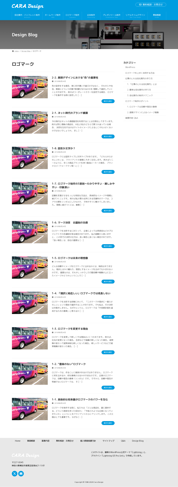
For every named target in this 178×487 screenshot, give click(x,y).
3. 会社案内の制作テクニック (140, 95)
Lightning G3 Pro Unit (113, 455)
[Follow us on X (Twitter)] (14, 473)
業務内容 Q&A (131, 118)
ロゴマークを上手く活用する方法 (139, 73)
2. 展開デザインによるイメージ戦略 (143, 112)
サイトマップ (108, 441)
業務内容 (45, 441)
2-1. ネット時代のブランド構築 (70, 113)
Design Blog (138, 441)
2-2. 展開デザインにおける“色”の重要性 (75, 77)
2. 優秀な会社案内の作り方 (139, 90)
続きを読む (108, 101)
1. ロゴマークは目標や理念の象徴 (142, 106)
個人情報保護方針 (88, 441)
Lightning (136, 452)
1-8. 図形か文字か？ (63, 148)
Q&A (123, 441)
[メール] (21, 473)
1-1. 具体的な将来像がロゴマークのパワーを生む (80, 399)
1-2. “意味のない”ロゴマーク (69, 364)
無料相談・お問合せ (153, 4)
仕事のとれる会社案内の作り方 (139, 78)
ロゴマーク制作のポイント (137, 101)
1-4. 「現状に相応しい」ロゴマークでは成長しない (81, 293)
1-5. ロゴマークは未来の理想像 (70, 258)
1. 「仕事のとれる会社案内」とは (142, 84)
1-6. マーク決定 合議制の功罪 (70, 222)
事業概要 (31, 441)
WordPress (130, 67)
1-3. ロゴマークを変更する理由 (70, 329)
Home (17, 441)
